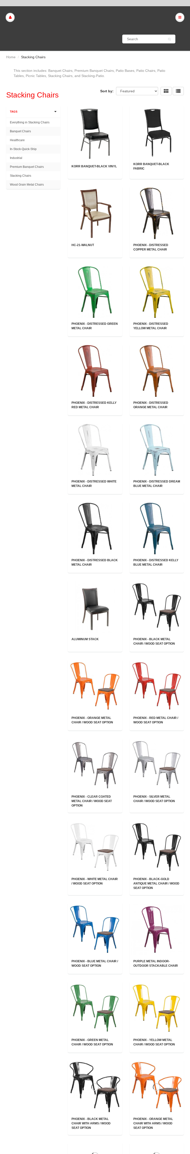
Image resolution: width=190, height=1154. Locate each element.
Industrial (16, 158)
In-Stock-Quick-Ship (23, 149)
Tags (13, 111)
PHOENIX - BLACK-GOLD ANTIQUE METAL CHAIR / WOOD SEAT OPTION (156, 883)
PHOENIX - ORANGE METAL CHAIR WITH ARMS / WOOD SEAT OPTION (153, 1123)
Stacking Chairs (20, 175)
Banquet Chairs (20, 131)
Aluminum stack (85, 639)
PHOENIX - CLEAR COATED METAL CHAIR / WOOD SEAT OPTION (91, 801)
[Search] (169, 39)
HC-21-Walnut (82, 245)
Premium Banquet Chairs (27, 167)
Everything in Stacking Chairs (29, 122)
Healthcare (17, 140)
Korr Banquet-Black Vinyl (94, 166)
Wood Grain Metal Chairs (27, 184)
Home (11, 57)
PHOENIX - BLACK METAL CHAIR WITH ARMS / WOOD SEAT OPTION (91, 1123)
